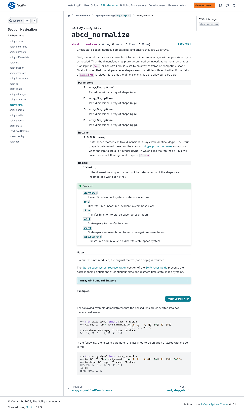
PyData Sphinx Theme (214, 404)
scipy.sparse (16, 109)
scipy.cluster (16, 41)
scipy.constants (18, 46)
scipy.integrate (17, 73)
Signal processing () (113, 15)
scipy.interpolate (18, 78)
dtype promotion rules (158, 146)
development (203, 5)
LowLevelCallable (19, 131)
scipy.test (14, 141)
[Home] (69, 15)
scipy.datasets (17, 51)
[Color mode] (220, 5)
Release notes (177, 5)
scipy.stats (15, 125)
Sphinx (30, 407)
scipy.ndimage (17, 94)
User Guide (91, 5)
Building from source (133, 5)
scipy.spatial (16, 115)
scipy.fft (14, 62)
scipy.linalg (15, 88)
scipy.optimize (17, 99)
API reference (109, 5)
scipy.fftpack (16, 67)
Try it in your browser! (177, 298)
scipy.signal (16, 104)
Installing (73, 5)
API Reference (82, 15)
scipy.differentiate (19, 57)
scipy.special (16, 120)
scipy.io (13, 83)
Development (157, 5)
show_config (16, 136)
